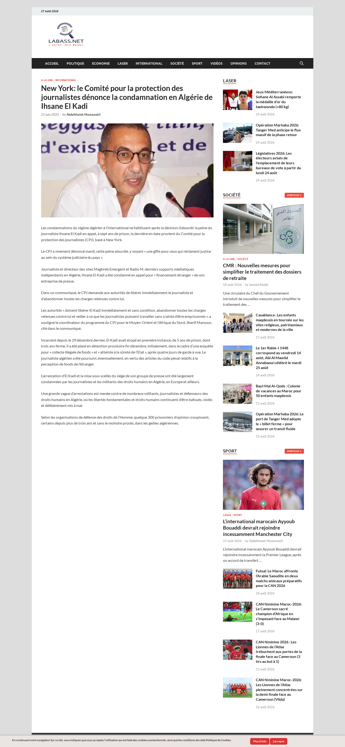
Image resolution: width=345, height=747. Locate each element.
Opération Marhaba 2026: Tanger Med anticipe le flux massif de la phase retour (278, 130)
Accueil (52, 63)
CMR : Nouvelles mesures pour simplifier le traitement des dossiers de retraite (262, 271)
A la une (47, 80)
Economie (101, 63)
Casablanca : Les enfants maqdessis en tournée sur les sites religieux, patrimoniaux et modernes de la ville (280, 322)
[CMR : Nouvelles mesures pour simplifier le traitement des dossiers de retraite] (263, 206)
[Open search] (301, 63)
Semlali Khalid (258, 285)
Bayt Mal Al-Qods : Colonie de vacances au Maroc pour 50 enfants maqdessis (278, 391)
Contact (262, 63)
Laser (123, 63)
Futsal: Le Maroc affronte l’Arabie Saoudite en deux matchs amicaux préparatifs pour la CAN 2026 (279, 578)
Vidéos (216, 63)
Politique (75, 63)
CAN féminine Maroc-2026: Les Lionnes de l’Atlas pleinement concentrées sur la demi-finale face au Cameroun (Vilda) (279, 689)
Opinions (238, 63)
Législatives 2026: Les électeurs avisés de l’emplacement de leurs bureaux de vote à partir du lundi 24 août (278, 163)
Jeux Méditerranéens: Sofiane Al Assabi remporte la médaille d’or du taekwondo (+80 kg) (278, 99)
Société (177, 63)
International (149, 63)
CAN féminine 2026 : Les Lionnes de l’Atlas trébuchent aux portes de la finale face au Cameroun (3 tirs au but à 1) (279, 652)
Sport (197, 63)
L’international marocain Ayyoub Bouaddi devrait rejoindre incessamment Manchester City (259, 527)
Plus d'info (259, 741)
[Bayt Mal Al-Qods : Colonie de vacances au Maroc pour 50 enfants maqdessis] (237, 386)
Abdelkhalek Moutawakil (83, 114)
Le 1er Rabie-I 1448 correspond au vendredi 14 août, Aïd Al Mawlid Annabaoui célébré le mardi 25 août (278, 358)
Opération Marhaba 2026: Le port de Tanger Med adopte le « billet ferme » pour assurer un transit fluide (280, 421)
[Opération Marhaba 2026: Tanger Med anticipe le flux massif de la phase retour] (237, 125)
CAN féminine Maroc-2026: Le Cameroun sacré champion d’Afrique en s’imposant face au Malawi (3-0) (279, 614)
